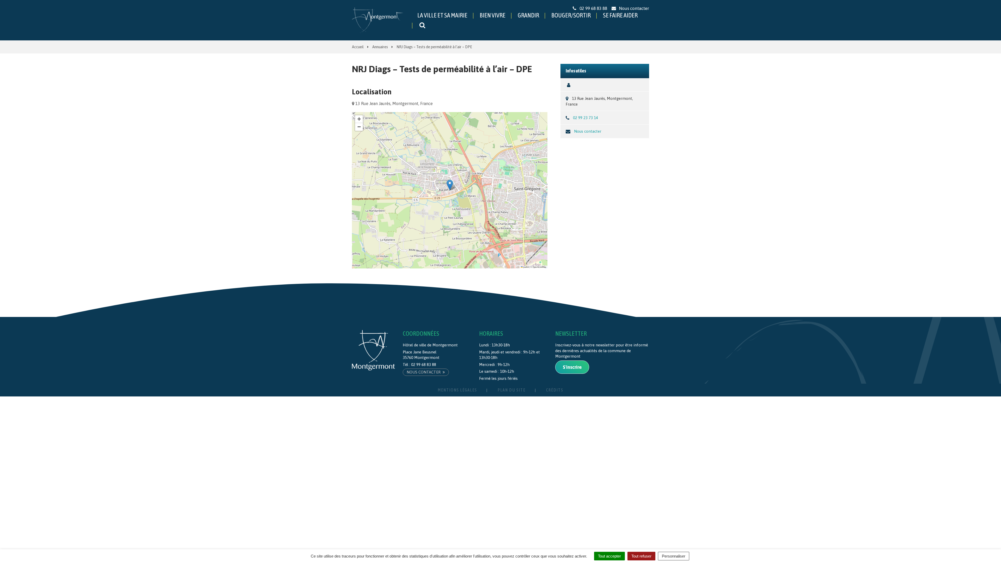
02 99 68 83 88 (423, 364)
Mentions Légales (457, 390)
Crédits (554, 390)
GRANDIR (528, 15)
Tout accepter (609, 556)
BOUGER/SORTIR (571, 15)
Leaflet (526, 266)
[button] (450, 185)
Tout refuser (641, 556)
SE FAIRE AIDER (620, 15)
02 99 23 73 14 (585, 117)
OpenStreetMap (539, 266)
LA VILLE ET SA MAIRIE (442, 15)
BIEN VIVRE (492, 15)
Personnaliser (673, 556)
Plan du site (512, 390)
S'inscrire (572, 367)
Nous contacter (587, 131)
